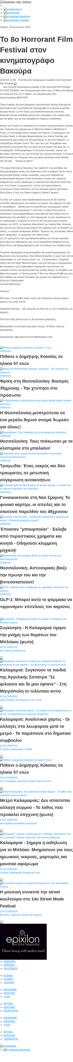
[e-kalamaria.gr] (13, 9)
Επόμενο (4, 344)
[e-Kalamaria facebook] (17, 16)
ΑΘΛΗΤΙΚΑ (9, 993)
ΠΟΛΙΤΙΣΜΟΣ (11, 968)
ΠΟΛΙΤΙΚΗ (9, 982)
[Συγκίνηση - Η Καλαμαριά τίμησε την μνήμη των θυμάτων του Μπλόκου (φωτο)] (36, 620)
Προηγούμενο (17, 344)
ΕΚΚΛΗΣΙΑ (9, 1007)
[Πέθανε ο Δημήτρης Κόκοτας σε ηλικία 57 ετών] (26, 759)
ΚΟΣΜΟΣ (8, 979)
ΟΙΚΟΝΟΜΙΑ (10, 989)
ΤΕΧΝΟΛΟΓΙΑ (11, 1010)
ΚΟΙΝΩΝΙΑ (9, 965)
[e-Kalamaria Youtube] (16, 20)
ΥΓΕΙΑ (7, 996)
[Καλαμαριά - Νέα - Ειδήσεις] (16, 1)
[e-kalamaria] (8, 1046)
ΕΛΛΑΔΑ (8, 975)
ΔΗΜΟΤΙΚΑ (10, 961)
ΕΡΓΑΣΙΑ (8, 1003)
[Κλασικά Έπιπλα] (23, 941)
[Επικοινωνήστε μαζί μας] (11, 12)
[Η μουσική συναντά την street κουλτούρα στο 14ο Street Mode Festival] (36, 884)
